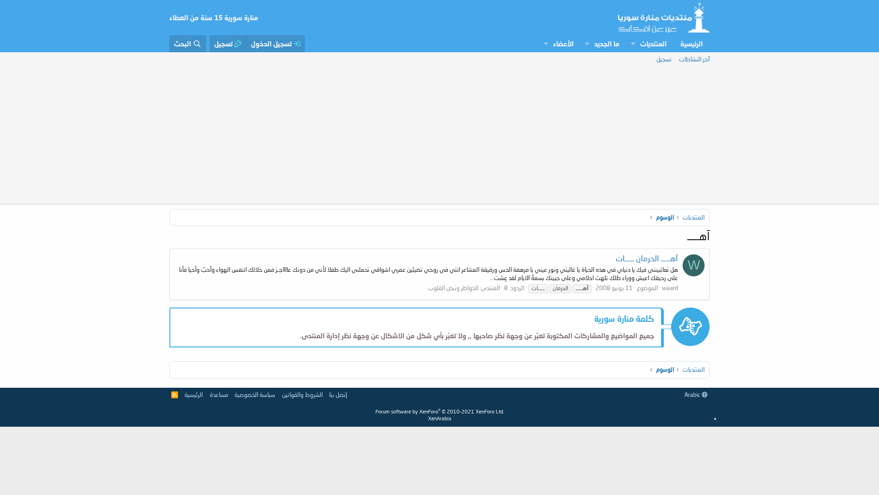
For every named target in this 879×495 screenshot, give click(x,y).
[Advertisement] (439, 135)
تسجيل (664, 59)
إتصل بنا (338, 394)
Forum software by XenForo (439, 411)
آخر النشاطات (694, 59)
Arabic (693, 394)
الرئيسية (691, 43)
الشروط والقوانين (302, 394)
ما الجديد (606, 43)
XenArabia (439, 418)
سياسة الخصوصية (254, 394)
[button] (632, 43)
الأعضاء (563, 43)
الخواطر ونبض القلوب (453, 288)
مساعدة (219, 394)
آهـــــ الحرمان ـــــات (647, 258)
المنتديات (653, 43)
